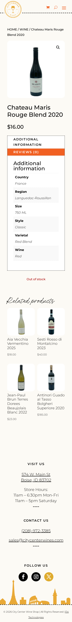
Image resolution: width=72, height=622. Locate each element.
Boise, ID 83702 (36, 480)
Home (12, 29)
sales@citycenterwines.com (36, 540)
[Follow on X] (48, 576)
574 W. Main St (36, 474)
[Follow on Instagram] (36, 576)
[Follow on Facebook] (23, 576)
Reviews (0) (26, 152)
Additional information (27, 142)
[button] (58, 47)
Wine (24, 29)
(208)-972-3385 (36, 530)
